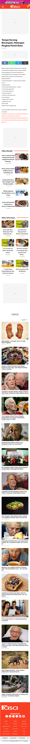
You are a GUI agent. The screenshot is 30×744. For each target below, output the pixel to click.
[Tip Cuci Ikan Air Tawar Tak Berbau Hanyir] (8, 243)
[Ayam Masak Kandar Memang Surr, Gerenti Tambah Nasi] (21, 203)
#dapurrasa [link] (5, 116)
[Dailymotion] (23, 716)
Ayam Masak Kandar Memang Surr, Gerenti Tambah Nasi (8, 204)
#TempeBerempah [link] (7, 118)
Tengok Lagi (15, 314)
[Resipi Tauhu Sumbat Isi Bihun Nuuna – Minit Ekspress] (21, 170)
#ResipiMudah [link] (16, 118)
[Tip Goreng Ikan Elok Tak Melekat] (22, 263)
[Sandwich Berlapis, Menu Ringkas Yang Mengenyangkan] (21, 181)
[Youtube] (20, 716)
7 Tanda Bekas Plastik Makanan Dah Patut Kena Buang (8, 271)
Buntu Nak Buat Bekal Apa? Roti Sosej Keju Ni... (8, 232)
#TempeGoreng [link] (7, 120)
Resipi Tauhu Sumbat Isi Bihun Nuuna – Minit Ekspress (8, 170)
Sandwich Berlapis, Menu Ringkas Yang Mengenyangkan (8, 182)
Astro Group (26, 740)
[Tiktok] (17, 716)
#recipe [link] (26, 114)
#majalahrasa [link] (5, 114)
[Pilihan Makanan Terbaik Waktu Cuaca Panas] (21, 192)
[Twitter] (13, 716)
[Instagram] (10, 716)
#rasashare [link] (12, 114)
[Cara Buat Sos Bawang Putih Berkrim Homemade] (22, 224)
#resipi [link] (17, 114)
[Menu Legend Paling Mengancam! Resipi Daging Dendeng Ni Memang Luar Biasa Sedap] (21, 156)
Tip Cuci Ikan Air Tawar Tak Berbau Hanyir (8, 250)
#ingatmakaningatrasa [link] (14, 116)
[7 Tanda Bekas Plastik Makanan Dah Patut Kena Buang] (8, 263)
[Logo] (15, 6)
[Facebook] (6, 716)
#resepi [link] (21, 114)
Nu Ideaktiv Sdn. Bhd (13, 740)
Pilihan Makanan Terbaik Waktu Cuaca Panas (8, 193)
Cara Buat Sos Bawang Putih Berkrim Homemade (22, 232)
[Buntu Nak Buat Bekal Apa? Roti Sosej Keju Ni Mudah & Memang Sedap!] (8, 224)
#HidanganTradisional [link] (18, 120)
